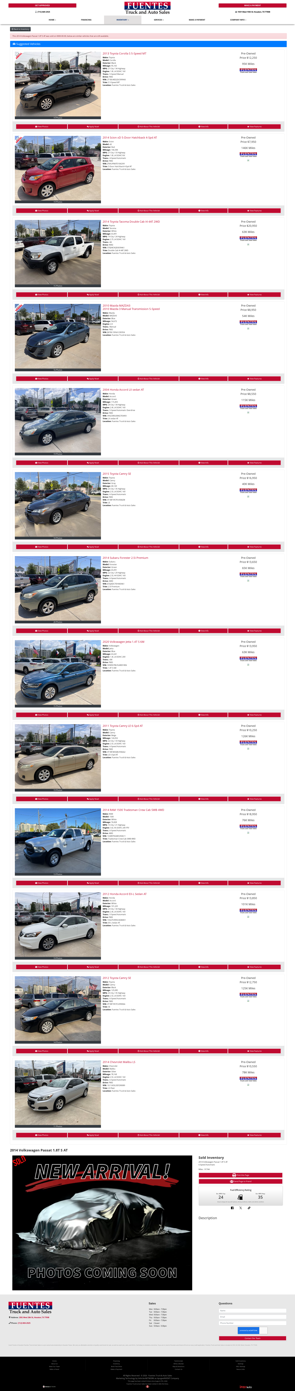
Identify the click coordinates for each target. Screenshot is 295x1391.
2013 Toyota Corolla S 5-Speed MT (124, 53)
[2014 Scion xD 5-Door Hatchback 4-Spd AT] (58, 168)
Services (158, 20)
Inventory (122, 20)
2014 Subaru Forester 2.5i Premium (125, 558)
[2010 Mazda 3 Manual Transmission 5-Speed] (58, 336)
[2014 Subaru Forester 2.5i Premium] (58, 588)
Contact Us (178, 1369)
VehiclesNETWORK (146, 1378)
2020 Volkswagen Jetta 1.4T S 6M (123, 642)
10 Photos (57, 538)
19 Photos (57, 118)
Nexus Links (240, 1369)
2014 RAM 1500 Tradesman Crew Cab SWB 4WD (133, 810)
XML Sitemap (240, 1366)
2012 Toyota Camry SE (117, 978)
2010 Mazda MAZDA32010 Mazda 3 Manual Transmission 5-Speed (131, 307)
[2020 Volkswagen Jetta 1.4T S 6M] (58, 672)
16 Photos (57, 370)
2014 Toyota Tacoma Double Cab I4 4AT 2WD (131, 221)
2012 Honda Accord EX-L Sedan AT (125, 894)
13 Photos (57, 874)
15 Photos (57, 286)
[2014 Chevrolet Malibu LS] (58, 1092)
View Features (256, 126)
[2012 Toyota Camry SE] (58, 1008)
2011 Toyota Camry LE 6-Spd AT (123, 726)
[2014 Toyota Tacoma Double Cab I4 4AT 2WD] (58, 252)
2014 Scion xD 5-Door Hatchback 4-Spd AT (130, 137)
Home (52, 20)
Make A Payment (197, 20)
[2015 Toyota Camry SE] (58, 504)
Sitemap (240, 1364)
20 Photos (57, 622)
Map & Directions (178, 1366)
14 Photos (57, 1042)
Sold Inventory (241, 1361)
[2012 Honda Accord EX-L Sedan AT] (58, 924)
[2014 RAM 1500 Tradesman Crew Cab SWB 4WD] (58, 840)
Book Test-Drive (116, 1366)
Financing (86, 20)
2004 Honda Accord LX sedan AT (123, 389)
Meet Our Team (54, 1366)
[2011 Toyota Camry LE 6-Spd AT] (58, 756)
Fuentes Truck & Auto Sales (160, 1375)
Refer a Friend (54, 1369)
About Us (54, 1364)
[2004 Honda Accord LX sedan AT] (58, 420)
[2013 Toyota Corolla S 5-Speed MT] (58, 84)
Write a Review (179, 1364)
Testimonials (178, 1361)
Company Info (237, 20)
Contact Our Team (252, 1338)
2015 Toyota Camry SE (117, 474)
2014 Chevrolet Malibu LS (119, 1062)
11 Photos (57, 1126)
